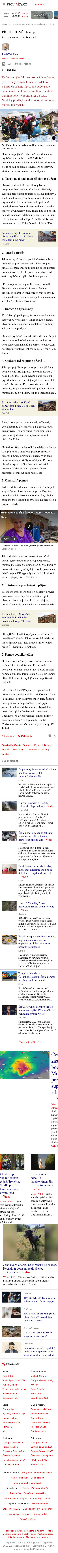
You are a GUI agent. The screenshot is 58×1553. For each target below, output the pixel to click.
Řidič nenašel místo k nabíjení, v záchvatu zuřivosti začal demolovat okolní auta (35, 836)
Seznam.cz (39, 4)
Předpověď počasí (43, 1472)
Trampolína (15, 1493)
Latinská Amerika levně (13, 1460)
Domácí (5, 413)
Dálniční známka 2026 (41, 1447)
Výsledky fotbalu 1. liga (13, 1413)
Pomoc (37, 745)
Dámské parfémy (31, 1509)
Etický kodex (30, 1534)
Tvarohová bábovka (40, 1422)
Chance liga (8, 1409)
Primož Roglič (37, 1393)
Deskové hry (13, 1514)
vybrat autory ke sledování (13, 58)
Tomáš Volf (7, 54)
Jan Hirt (34, 1384)
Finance (5, 244)
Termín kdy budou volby (14, 1389)
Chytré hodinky (41, 1514)
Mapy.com (27, 1472)
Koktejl (21, 951)
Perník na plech (38, 1431)
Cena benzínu (38, 1477)
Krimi (20, 780)
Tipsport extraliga (10, 1418)
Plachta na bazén (39, 1488)
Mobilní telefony (40, 1503)
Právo (15, 54)
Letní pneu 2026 (39, 1442)
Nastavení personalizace (38, 1537)
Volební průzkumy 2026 (14, 1380)
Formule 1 (7, 1426)
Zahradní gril (36, 1498)
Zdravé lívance (38, 1418)
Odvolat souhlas (16, 1537)
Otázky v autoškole (40, 1460)
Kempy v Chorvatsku (12, 1442)
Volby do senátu (10, 1393)
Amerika (22, 1018)
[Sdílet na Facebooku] (50, 735)
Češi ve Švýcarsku (11, 1455)
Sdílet (19, 63)
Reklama (30, 1530)
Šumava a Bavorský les (13, 1451)
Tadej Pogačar (38, 1389)
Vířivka (48, 1498)
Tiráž (48, 1530)
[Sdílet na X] (54, 735)
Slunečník (28, 1493)
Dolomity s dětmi (10, 1464)
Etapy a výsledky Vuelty (42, 1380)
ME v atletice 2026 (11, 1422)
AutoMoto (22, 844)
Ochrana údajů (45, 1534)
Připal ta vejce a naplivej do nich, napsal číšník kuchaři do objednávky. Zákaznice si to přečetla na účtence (37, 941)
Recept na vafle (38, 1426)
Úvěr (44, 749)
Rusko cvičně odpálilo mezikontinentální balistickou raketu (42, 1179)
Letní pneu (47, 1509)
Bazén (26, 1488)
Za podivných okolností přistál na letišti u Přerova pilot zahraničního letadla (37, 772)
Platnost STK (37, 1464)
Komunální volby (10, 1398)
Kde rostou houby (19, 1477)
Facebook (9, 1530)
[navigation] (3, 4)
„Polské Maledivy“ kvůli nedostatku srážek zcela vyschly (36, 904)
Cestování (22, 914)
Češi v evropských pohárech (28, 1483)
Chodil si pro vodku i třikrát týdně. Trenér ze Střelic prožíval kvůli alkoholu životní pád (10, 1183)
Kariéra (40, 1530)
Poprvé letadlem (10, 1447)
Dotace (47, 745)
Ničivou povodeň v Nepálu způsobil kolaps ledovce (33, 804)
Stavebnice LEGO (11, 1509)
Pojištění (6, 749)
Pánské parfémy (28, 1519)
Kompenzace (32, 749)
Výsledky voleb (9, 1384)
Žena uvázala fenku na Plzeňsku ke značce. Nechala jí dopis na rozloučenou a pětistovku (30, 1268)
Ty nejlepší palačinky (41, 1409)
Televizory (26, 1514)
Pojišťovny (18, 749)
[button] (29, 125)
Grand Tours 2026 (39, 1398)
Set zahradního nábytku (15, 1498)
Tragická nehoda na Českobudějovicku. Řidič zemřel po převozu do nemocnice (36, 976)
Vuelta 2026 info (38, 1376)
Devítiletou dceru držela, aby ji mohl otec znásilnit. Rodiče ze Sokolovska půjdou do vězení (35, 869)
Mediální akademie (12, 1534)
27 (30, 64)
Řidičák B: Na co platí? (42, 1455)
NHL (4, 1431)
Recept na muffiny (39, 1413)
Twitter (20, 1530)
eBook (8, 63)
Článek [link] (4, 517)
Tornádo (27, 745)
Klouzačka (41, 1493)
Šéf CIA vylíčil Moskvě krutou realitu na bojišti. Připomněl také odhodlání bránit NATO (36, 1010)
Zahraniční (23, 810)
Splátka (5, 754)
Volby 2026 (7, 1376)
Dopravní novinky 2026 (42, 1451)
